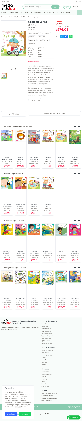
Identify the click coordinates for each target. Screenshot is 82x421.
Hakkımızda (45, 372)
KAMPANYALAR (52, 13)
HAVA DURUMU (33, 33)
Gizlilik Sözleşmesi (47, 400)
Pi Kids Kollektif (7, 161)
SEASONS (32, 40)
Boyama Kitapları (47, 343)
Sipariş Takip (45, 386)
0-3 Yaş (46, 40)
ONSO (47, 414)
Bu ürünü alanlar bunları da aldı (17, 126)
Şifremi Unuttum (46, 384)
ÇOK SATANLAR (39, 13)
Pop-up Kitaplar (46, 328)
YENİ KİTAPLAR (26, 13)
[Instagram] (75, 407)
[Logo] (8, 6)
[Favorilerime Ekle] (10, 132)
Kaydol (67, 7)
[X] (72, 407)
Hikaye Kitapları (46, 338)
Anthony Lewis (75, 255)
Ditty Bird (44, 362)
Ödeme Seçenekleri (47, 395)
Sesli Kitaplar (45, 324)
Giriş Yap (76, 7)
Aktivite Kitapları (47, 333)
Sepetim (44, 381)
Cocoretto (7, 255)
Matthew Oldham (61, 302)
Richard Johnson (48, 255)
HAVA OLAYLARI (45, 33)
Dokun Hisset (45, 326)
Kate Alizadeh (61, 255)
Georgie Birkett (20, 255)
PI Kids (44, 364)
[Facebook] (69, 407)
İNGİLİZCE (32, 43)
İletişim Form (5, 1)
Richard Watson (21, 302)
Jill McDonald (75, 302)
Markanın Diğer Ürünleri (14, 220)
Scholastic (45, 357)
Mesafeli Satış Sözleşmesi (49, 398)
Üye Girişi (44, 379)
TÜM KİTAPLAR (14, 13)
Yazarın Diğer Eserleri (13, 173)
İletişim (44, 376)
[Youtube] (78, 407)
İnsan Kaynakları (47, 374)
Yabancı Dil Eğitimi (47, 336)
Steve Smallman (75, 161)
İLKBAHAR (32, 37)
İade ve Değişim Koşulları (49, 393)
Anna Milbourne (48, 302)
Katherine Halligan (7, 302)
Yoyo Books (20, 161)
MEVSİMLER (41, 37)
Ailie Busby (34, 25)
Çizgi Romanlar (46, 331)
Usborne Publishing (47, 350)
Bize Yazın (75, 417)
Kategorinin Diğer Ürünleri (15, 267)
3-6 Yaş (40, 40)
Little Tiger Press (47, 355)
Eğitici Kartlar (46, 341)
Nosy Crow (45, 360)
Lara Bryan (34, 161)
